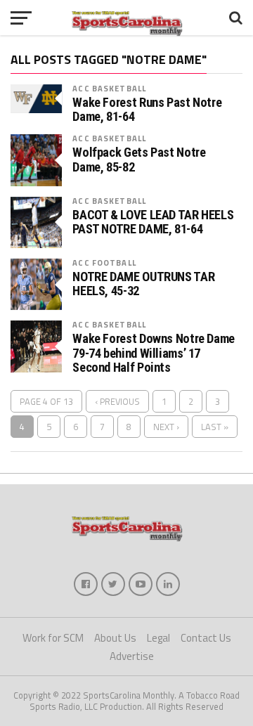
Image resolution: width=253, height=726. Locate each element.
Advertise (132, 656)
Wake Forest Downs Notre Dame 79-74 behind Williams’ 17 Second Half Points (153, 353)
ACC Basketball (109, 88)
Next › (166, 427)
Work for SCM (53, 638)
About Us (115, 638)
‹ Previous (117, 401)
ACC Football (104, 262)
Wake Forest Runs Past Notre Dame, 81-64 (146, 110)
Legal (158, 638)
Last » (214, 427)
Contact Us (206, 638)
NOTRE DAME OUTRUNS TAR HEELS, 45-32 (143, 284)
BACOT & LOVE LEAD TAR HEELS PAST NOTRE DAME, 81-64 (152, 222)
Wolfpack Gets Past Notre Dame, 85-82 (138, 159)
